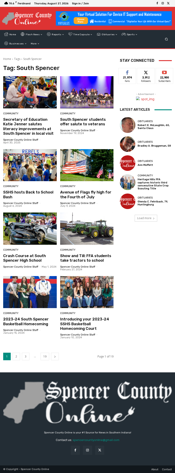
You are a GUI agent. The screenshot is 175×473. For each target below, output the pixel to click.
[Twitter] (168, 3)
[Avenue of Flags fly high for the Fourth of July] (87, 165)
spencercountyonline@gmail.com (96, 440)
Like (127, 71)
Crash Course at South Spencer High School (24, 258)
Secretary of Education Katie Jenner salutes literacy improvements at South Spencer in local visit (28, 126)
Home (7, 59)
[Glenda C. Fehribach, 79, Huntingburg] (127, 201)
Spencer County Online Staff (20, 139)
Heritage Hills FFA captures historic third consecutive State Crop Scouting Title (153, 184)
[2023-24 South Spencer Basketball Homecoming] (30, 292)
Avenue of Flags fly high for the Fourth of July (85, 194)
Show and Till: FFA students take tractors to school (85, 258)
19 (44, 356)
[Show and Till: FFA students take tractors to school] (87, 228)
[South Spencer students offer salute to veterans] (87, 92)
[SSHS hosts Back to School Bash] (30, 165)
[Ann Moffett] (127, 163)
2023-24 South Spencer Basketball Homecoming (26, 321)
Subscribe (164, 71)
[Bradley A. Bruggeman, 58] (127, 144)
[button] (166, 39)
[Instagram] (162, 3)
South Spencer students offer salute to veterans (83, 121)
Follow (146, 71)
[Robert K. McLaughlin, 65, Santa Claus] (127, 125)
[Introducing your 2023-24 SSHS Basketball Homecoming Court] (87, 292)
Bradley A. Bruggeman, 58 (154, 145)
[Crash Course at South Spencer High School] (30, 228)
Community (10, 113)
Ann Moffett (145, 165)
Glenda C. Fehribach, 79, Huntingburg (153, 203)
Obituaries (145, 121)
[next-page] (55, 356)
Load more (144, 218)
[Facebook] (157, 3)
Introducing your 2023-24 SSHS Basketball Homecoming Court (84, 324)
